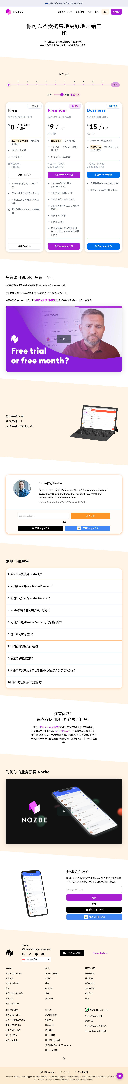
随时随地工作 (11, 1035)
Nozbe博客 (50, 1035)
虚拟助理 (49, 998)
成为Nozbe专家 (12, 1003)
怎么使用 (9, 978)
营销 (47, 993)
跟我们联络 (90, 973)
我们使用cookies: (48, 1072)
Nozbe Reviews (100, 953)
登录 (105, 12)
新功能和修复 (51, 1015)
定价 (97, 12)
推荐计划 (9, 998)
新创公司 (49, 988)
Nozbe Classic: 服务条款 (95, 1031)
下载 (89, 12)
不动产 (48, 978)
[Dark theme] (64, 1058)
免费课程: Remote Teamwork (58, 1045)
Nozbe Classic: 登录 (93, 1016)
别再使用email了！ (14, 1015)
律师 (47, 983)
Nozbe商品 (90, 988)
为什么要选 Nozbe (14, 973)
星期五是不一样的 (13, 1030)
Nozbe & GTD (51, 1050)
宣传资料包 (90, 983)
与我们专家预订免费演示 (46, 300)
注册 (94, 897)
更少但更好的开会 (13, 1025)
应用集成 (49, 1030)
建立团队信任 (11, 1040)
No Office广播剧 (52, 1040)
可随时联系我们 (62, 731)
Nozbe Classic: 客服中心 (95, 1026)
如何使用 (80, 12)
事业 (87, 998)
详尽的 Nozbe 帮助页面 (49, 727)
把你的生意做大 (52, 973)
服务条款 (89, 993)
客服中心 (49, 1020)
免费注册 (116, 12)
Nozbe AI (49, 1025)
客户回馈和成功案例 (14, 993)
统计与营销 (83, 1072)
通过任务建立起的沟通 (15, 1020)
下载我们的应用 (12, 983)
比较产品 (89, 1021)
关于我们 (89, 978)
